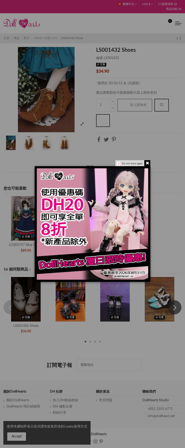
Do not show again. (132, 163)
